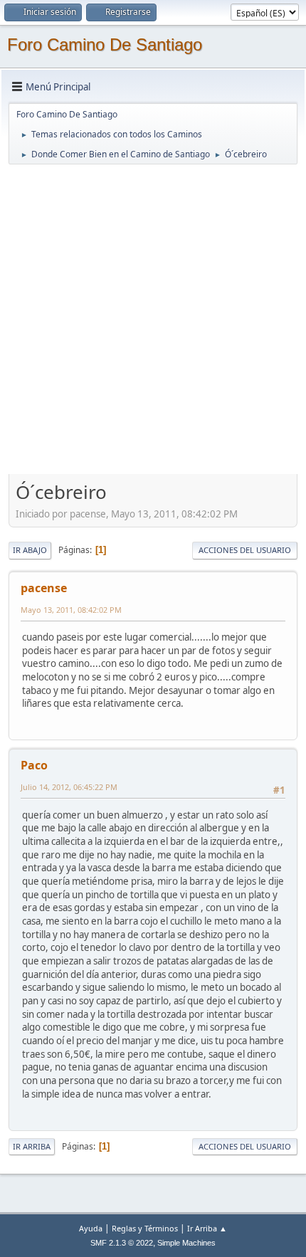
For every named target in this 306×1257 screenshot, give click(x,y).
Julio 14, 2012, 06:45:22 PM (69, 787)
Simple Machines (186, 1242)
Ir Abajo (30, 550)
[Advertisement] (153, 319)
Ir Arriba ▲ (207, 1228)
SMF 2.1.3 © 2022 (121, 1242)
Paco (34, 765)
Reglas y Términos (145, 1228)
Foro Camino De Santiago (104, 44)
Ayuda (90, 1228)
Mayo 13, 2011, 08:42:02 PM (71, 609)
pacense (44, 588)
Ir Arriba (32, 1146)
